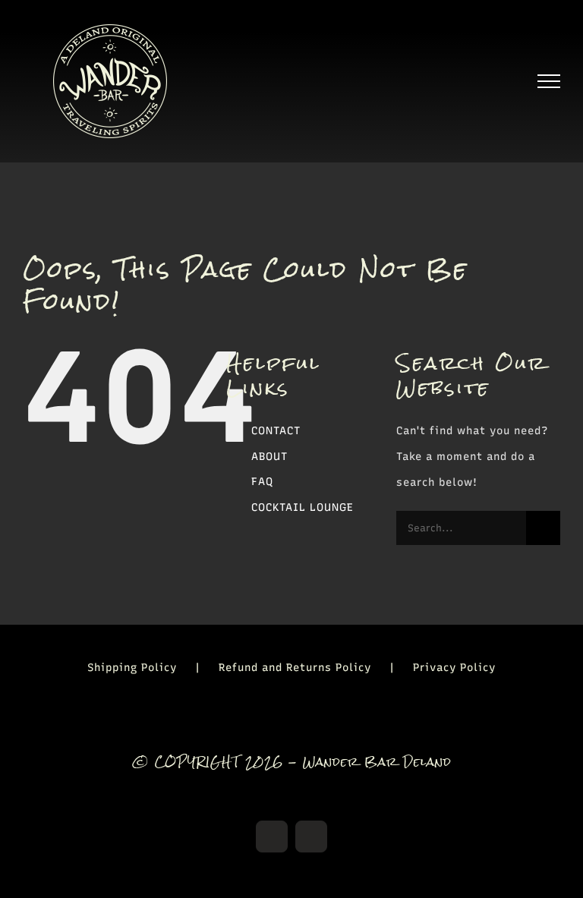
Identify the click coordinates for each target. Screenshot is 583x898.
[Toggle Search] (496, 80)
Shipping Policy (132, 667)
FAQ (262, 481)
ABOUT (269, 456)
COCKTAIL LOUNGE (302, 507)
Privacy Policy (454, 667)
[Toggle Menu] (549, 81)
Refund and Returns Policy (295, 667)
